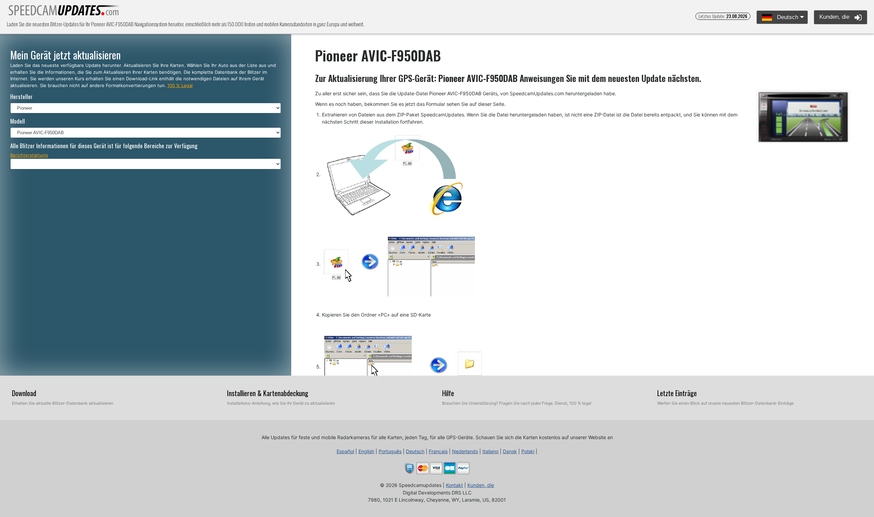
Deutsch (786, 17)
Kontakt (454, 485)
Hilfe (448, 393)
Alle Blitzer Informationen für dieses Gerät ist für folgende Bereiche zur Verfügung (103, 145)
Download (24, 393)
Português (390, 451)
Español (345, 451)
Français (438, 451)
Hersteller (21, 96)
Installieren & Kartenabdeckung (267, 393)
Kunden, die (835, 17)
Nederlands (465, 451)
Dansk (510, 451)
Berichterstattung (29, 155)
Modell (17, 121)
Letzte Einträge (677, 393)
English (366, 451)
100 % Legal (180, 85)
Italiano (490, 451)
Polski (527, 451)
